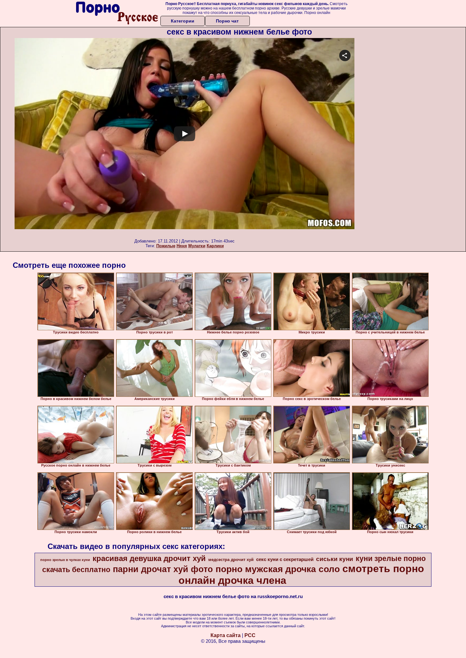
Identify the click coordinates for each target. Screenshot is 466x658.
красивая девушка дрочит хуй (149, 558)
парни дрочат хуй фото (163, 569)
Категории (182, 20)
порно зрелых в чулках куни (65, 560)
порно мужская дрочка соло (278, 569)
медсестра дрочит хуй (231, 559)
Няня (182, 245)
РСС (250, 635)
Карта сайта (225, 635)
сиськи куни (334, 559)
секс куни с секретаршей (285, 559)
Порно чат (227, 20)
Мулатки (196, 245)
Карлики (215, 245)
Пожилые (165, 245)
